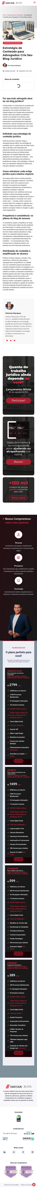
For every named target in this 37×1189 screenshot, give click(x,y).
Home (4, 15)
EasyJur (8, 319)
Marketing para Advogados (15, 15)
